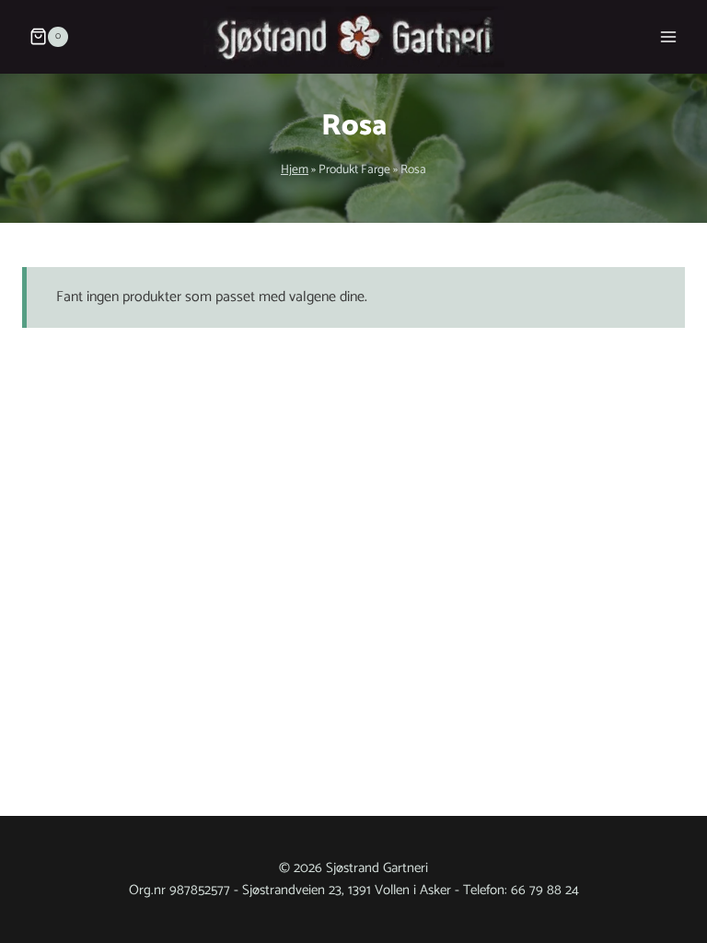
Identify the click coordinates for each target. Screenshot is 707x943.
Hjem (294, 169)
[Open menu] (668, 36)
